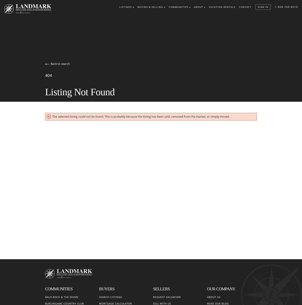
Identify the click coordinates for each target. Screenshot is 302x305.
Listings (126, 7)
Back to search (60, 64)
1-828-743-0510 (286, 7)
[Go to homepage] (31, 9)
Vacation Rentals (222, 7)
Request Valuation (167, 297)
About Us (214, 297)
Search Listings (110, 297)
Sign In (263, 7)
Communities (179, 7)
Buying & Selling (151, 7)
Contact (245, 7)
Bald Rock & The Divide (61, 297)
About (199, 7)
